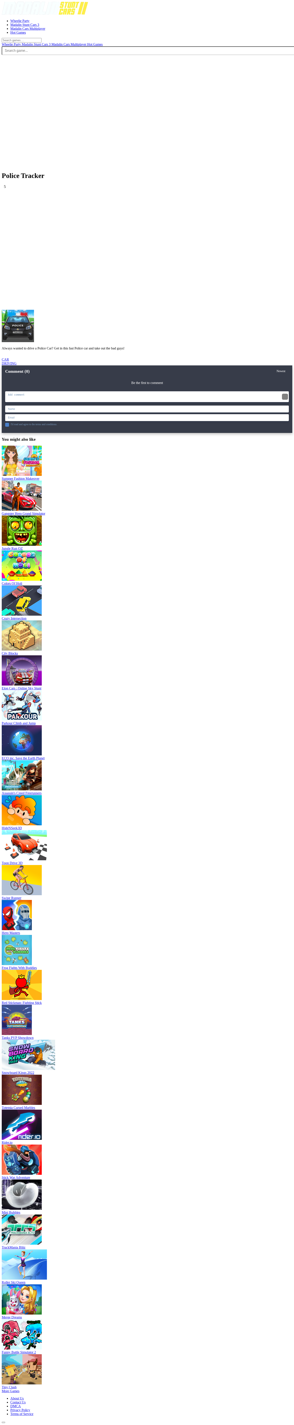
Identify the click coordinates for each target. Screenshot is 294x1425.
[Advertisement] (131, 219)
